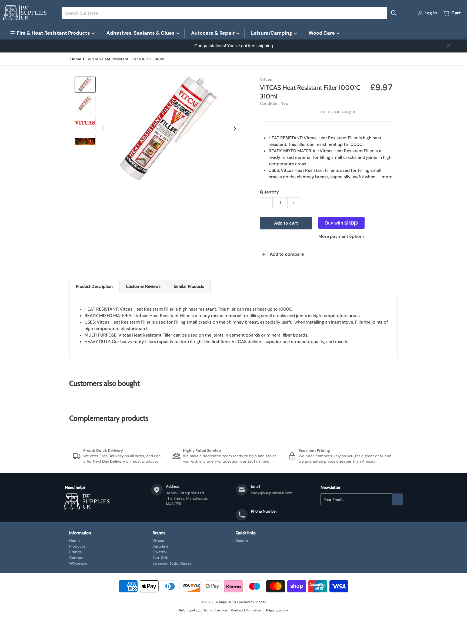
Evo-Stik (160, 557)
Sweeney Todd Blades (171, 563)
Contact (76, 557)
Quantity (269, 192)
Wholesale (78, 563)
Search (242, 540)
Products (77, 546)
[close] (448, 45)
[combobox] (231, 13)
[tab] (94, 286)
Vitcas (158, 540)
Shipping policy (276, 610)
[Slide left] (103, 128)
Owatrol (159, 551)
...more (385, 177)
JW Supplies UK (225, 602)
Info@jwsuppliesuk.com (272, 492)
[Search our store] (393, 13)
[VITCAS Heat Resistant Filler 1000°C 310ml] (85, 84)
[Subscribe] (397, 499)
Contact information (246, 610)
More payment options (341, 236)
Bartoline (160, 546)
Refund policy (189, 610)
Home (74, 540)
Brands (75, 551)
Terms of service (215, 610)
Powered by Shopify (251, 602)
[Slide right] (235, 128)
